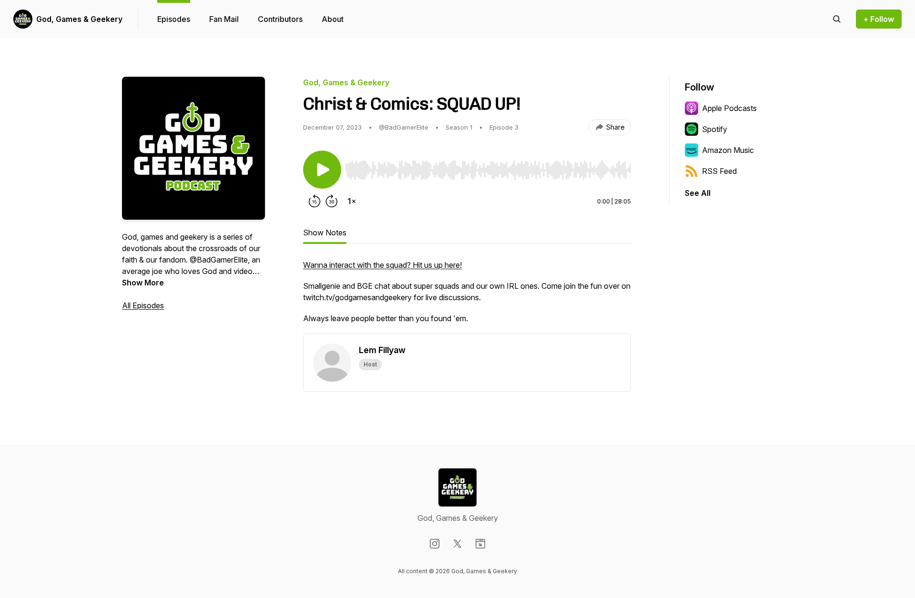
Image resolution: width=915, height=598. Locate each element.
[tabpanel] (467, 296)
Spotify (714, 129)
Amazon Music (728, 150)
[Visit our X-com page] (457, 543)
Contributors (280, 19)
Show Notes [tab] (324, 232)
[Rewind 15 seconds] (314, 201)
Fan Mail (224, 19)
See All (698, 193)
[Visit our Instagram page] (434, 543)
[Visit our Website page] (480, 543)
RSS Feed (719, 171)
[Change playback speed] (351, 201)
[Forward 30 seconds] (331, 201)
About (333, 19)
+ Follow (879, 19)
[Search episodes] (837, 19)
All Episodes (143, 305)
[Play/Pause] (322, 170)
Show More (143, 282)
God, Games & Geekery (79, 19)
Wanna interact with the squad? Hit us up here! (382, 265)
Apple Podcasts (729, 108)
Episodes (173, 19)
